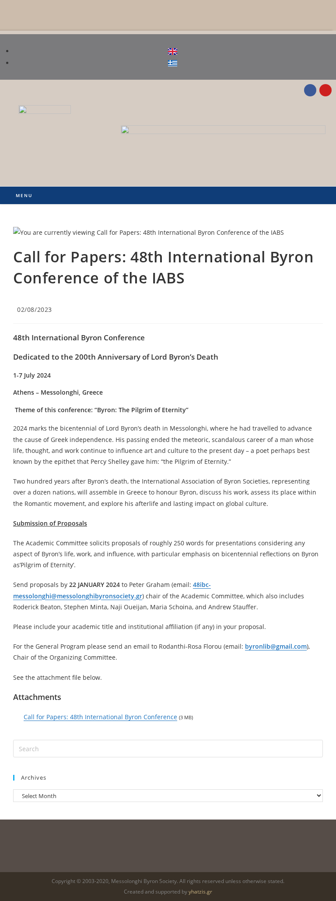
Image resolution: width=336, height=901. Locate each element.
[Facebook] (310, 90)
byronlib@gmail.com (276, 646)
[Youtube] (325, 90)
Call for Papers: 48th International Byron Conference (100, 717)
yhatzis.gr (200, 891)
